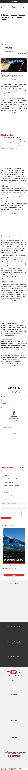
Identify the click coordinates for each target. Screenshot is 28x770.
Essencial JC (6, 475)
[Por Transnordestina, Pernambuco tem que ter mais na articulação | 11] (14, 546)
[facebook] (12, 392)
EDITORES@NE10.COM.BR (14, 753)
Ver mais (14, 575)
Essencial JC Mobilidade (8, 489)
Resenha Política (6, 492)
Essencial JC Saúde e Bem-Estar (10, 478)
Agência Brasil (9, 48)
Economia (17, 400)
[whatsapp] (9, 392)
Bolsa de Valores (7, 400)
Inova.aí (4, 499)
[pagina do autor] (14, 412)
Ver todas (23, 467)
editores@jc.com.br (14, 420)
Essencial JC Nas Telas (8, 482)
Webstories (7, 525)
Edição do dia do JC (7, 495)
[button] (10, 565)
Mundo (4, 403)
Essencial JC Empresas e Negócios (11, 485)
